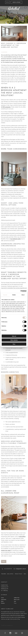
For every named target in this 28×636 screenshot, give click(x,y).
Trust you (22, 633)
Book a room (16, 2)
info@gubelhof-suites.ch (21, 568)
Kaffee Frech (16, 597)
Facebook (6, 633)
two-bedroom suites (15, 239)
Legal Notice (10, 573)
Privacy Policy (18, 573)
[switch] (24, 322)
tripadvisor (16, 633)
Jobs (15, 601)
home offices (22, 536)
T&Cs (25, 573)
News (2, 601)
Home (2, 597)
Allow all (14, 336)
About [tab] (22, 294)
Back (3, 561)
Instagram (10, 633)
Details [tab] (14, 294)
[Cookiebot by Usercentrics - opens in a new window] (20, 291)
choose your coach (6, 550)
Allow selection (14, 340)
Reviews (3, 603)
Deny (14, 344)
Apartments (3, 599)
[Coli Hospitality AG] (14, 10)
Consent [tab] (5, 294)
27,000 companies (6, 107)
